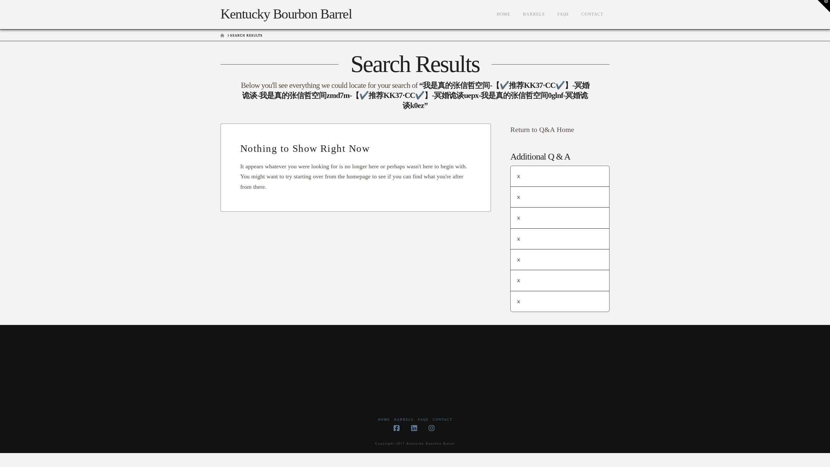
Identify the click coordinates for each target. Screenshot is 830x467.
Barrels (404, 419)
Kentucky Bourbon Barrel (286, 14)
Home (384, 419)
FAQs (423, 419)
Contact (442, 419)
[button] (824, 6)
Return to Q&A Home (542, 130)
